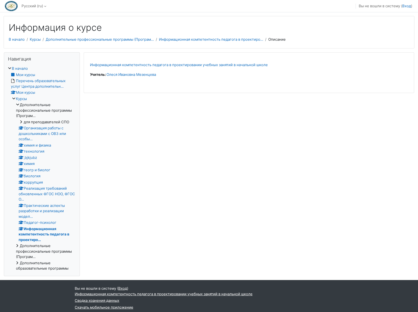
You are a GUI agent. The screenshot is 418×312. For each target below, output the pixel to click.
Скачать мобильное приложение (104, 307)
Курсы (35, 39)
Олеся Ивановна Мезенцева (131, 74)
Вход (406, 6)
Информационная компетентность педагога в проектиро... (211, 39)
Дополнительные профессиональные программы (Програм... (100, 39)
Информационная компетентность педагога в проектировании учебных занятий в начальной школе (179, 64)
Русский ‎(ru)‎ (32, 6)
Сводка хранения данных (97, 300)
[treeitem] (42, 168)
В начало (17, 39)
